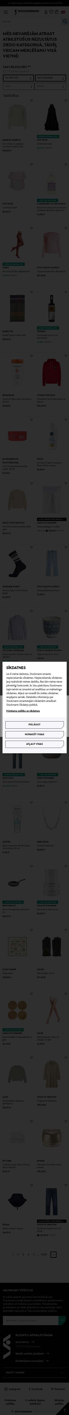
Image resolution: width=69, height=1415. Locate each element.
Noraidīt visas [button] (34, 734)
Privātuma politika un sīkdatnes (23, 711)
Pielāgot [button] (34, 724)
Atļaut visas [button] (34, 744)
